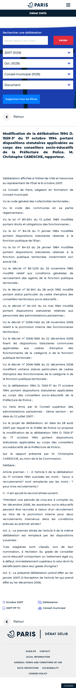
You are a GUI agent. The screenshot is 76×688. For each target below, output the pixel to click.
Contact (45, 651)
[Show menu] (70, 5)
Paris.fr (31, 651)
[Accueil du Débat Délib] (30, 5)
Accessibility (50, 668)
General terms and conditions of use (38, 662)
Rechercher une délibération (22, 32)
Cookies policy (38, 673)
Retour (18, 116)
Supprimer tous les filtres (21, 99)
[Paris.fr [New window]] (17, 634)
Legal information (38, 657)
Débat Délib (56, 634)
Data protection (28, 668)
